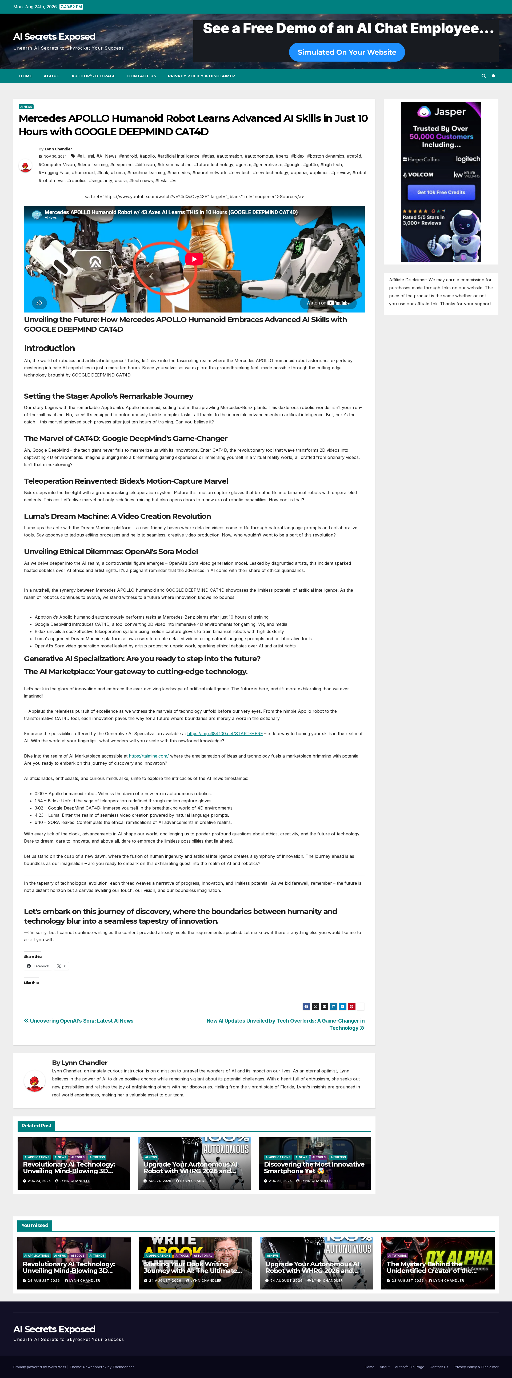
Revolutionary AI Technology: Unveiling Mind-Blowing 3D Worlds (69, 1170)
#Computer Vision (57, 164)
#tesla (161, 180)
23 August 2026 (408, 1281)
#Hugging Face (54, 172)
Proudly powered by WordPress (40, 1367)
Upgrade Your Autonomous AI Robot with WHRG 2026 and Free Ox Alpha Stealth (190, 1170)
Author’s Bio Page (93, 76)
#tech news (141, 180)
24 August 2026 (44, 1281)
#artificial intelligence (178, 156)
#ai (91, 156)
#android (128, 156)
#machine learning (146, 172)
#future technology (213, 164)
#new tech (239, 172)
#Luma (118, 172)
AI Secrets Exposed (54, 36)
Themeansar (123, 1367)
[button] (484, 76)
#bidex (298, 156)
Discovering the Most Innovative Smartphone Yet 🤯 (314, 1167)
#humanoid (83, 172)
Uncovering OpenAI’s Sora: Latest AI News (81, 1021)
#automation (229, 156)
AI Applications (37, 1157)
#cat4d (354, 156)
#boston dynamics (325, 156)
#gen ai (243, 164)
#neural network (209, 172)
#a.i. (81, 156)
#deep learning (93, 164)
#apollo (147, 156)
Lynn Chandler (58, 149)
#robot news (52, 180)
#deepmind (121, 164)
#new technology (270, 172)
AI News (26, 106)
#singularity (100, 180)
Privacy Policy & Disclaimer (201, 76)
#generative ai (267, 164)
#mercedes (178, 172)
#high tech (331, 164)
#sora (121, 180)
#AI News (107, 156)
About (52, 76)
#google (292, 164)
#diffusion (145, 164)
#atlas (208, 156)
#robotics (76, 180)
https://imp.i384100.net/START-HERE (225, 733)
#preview (340, 172)
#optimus (319, 172)
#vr (173, 180)
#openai (299, 172)
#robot (359, 172)
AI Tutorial (203, 1255)
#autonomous (259, 156)
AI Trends (97, 1157)
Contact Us (141, 76)
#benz (282, 156)
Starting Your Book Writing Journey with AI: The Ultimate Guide (190, 1270)
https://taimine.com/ (149, 756)
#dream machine (174, 164)
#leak (102, 172)
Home (25, 76)
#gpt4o (310, 164)
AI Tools (78, 1157)
